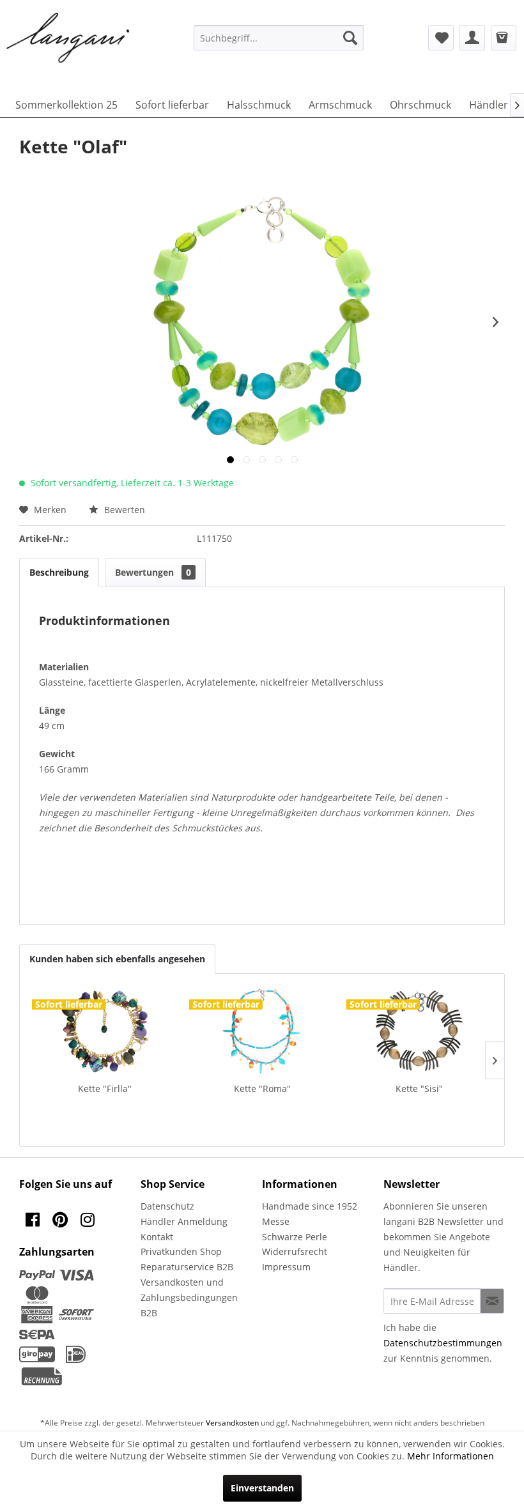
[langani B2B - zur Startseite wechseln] (68, 38)
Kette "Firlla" (105, 1088)
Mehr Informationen (450, 1456)
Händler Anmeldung (184, 1221)
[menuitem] (279, 37)
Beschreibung (59, 572)
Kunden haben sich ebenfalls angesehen (117, 959)
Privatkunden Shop (181, 1251)
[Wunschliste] (441, 37)
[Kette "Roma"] (262, 1031)
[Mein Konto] (472, 37)
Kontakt (157, 1237)
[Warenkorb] (503, 37)
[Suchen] (350, 37)
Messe (275, 1221)
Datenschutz (167, 1206)
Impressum (286, 1267)
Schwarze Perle (294, 1237)
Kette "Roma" (262, 1088)
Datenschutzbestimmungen (442, 1343)
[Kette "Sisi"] (419, 1031)
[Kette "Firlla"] (105, 1031)
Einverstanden (262, 1488)
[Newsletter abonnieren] (492, 1301)
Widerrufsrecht (294, 1251)
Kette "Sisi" (419, 1088)
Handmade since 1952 (309, 1206)
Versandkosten (232, 1422)
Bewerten (123, 510)
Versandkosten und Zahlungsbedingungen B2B (189, 1297)
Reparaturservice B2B (187, 1267)
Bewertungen (153, 572)
